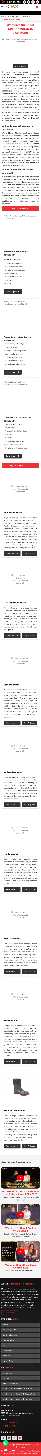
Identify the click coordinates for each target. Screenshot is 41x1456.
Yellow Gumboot (13, 772)
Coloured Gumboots (15, 602)
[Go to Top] (35, 1446)
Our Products (14, 17)
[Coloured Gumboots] (20, 579)
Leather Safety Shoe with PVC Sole (17, 1399)
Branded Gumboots (14, 1110)
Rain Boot (27, 17)
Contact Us (7, 1350)
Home (3, 17)
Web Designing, (33, 1451)
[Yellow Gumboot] (20, 748)
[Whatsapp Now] (6, 1443)
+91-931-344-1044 (13, 2)
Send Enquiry (11, 291)
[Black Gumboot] (20, 661)
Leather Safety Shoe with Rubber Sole (19, 1394)
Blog (4, 1345)
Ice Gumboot (11, 854)
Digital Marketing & (12, 1453)
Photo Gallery (8, 1340)
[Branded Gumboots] (20, 1087)
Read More (11, 553)
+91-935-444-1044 (9, 1426)
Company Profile (10, 1330)
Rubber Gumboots (10, 1383)
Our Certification (10, 1335)
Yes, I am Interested (20, 208)
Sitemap (6, 1356)
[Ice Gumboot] (20, 830)
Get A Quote (20, 66)
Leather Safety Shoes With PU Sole (17, 1389)
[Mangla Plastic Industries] (9, 7)
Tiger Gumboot (12, 938)
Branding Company (28, 1453)
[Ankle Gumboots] (20, 489)
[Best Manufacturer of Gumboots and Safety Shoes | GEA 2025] (20, 1178)
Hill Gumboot (11, 1020)
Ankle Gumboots (13, 512)
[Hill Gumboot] (20, 997)
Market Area (8, 1361)
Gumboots (7, 1373)
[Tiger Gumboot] (20, 915)
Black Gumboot (12, 684)
